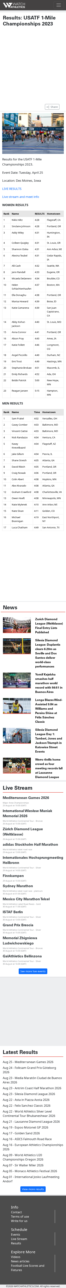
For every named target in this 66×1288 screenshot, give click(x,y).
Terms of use (20, 1217)
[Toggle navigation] (59, 5)
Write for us (19, 1221)
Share (54, 107)
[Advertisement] (33, 67)
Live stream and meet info (20, 197)
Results (16, 1243)
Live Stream (19, 1239)
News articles (20, 1261)
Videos (15, 1257)
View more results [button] (33, 1189)
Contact (16, 1212)
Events (15, 1235)
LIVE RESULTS (11, 189)
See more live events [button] (33, 971)
